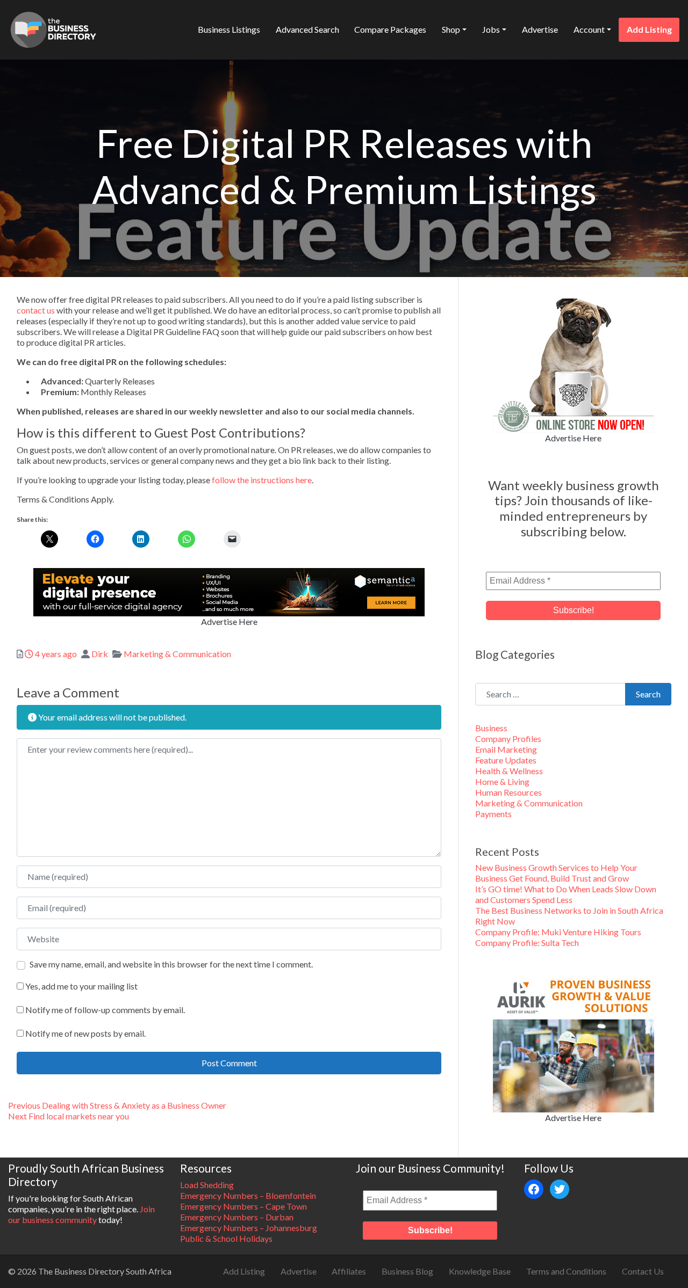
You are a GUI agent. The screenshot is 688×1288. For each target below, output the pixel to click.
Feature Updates (505, 760)
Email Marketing (506, 749)
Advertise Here (229, 621)
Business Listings (229, 29)
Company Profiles (508, 738)
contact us (36, 310)
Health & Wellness (509, 771)
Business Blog (407, 1271)
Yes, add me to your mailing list (81, 986)
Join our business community (81, 1214)
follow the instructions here (262, 480)
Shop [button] (451, 29)
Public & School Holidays (226, 1238)
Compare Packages (390, 29)
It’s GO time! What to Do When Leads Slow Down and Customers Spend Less (565, 894)
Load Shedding (207, 1185)
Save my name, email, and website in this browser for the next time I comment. (171, 964)
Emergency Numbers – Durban (236, 1217)
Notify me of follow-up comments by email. (105, 1010)
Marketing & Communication (177, 654)
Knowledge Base (480, 1271)
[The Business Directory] (53, 27)
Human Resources (508, 792)
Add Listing (649, 29)
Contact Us (643, 1271)
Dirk (99, 654)
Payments (493, 814)
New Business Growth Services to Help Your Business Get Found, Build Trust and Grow (556, 872)
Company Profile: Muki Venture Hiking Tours (558, 932)
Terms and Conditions (566, 1271)
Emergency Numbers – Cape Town (243, 1206)
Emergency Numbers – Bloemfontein (248, 1195)
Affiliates (349, 1271)
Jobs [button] (491, 29)
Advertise (540, 29)
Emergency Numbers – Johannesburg (248, 1227)
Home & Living (502, 781)
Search (648, 694)
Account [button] (589, 29)
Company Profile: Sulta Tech (527, 942)
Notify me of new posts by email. (85, 1033)
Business (491, 728)
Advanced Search (307, 29)
